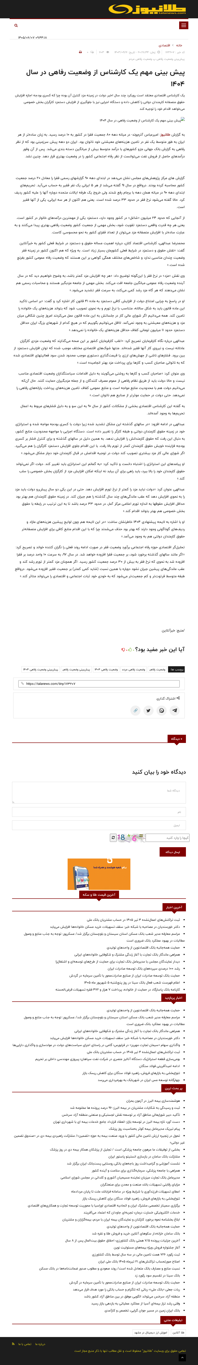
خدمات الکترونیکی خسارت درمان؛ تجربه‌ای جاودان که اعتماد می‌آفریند (132, 1212)
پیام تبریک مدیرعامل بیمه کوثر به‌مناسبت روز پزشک (144, 1129)
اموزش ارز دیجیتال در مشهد (150, 1332)
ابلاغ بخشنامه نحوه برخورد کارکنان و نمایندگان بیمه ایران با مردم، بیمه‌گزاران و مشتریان (121, 1219)
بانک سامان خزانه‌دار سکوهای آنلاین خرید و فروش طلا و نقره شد (136, 1233)
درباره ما (40, 1344)
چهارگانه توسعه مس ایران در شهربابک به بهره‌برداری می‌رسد (139, 1080)
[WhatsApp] (161, 711)
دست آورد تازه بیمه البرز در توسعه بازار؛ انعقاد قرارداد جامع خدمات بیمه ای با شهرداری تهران (116, 1122)
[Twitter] (148, 711)
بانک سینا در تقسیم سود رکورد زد (157, 1275)
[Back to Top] (182, 1357)
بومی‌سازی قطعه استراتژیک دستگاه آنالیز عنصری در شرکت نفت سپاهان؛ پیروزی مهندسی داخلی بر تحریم (107, 1059)
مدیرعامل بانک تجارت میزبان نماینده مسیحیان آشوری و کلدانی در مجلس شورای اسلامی (120, 1177)
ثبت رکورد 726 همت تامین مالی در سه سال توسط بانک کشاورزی (136, 1254)
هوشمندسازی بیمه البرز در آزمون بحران (153, 1101)
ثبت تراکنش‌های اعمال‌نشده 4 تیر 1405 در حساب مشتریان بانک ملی (133, 920)
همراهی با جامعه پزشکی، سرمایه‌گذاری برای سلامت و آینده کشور (136, 1170)
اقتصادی (164, 45)
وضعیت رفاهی (157, 669)
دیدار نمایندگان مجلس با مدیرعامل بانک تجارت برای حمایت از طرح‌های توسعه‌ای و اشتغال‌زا (118, 961)
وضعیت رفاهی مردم (133, 669)
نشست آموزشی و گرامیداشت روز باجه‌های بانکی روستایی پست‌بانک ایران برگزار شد (123, 1163)
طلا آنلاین (178, 1332)
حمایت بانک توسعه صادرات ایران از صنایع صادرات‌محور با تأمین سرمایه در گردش (124, 975)
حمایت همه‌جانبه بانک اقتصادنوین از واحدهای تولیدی (143, 947)
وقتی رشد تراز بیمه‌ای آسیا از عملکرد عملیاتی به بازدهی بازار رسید (135, 1303)
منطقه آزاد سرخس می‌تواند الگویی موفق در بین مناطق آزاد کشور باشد (132, 1296)
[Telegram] (175, 711)
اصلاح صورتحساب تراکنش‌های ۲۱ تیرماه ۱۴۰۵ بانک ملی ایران (139, 1261)
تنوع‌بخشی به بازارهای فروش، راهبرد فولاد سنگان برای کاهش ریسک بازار (131, 1073)
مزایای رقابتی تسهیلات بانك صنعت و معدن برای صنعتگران (140, 1184)
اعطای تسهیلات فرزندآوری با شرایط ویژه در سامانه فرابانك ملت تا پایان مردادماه (125, 1191)
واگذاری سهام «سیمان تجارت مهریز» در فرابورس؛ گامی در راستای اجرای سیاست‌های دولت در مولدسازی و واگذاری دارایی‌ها (96, 1045)
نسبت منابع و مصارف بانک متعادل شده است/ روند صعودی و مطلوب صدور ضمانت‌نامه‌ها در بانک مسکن (109, 1268)
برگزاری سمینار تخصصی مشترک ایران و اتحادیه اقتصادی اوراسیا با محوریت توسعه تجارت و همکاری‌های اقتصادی (104, 1205)
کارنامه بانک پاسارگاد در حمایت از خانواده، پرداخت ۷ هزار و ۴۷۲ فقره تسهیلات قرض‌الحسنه (118, 989)
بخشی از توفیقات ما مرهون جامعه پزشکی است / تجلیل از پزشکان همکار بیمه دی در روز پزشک (115, 1149)
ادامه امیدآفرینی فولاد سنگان (159, 1066)
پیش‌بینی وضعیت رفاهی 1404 (40, 669)
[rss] (13, 1343)
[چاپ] (80, 52)
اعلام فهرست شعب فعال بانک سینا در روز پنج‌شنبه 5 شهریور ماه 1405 (132, 982)
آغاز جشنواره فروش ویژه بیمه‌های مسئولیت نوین (147, 1247)
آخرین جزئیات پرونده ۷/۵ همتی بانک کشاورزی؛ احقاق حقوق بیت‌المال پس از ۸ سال (122, 1240)
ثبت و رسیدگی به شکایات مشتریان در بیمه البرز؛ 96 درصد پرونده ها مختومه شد (125, 1108)
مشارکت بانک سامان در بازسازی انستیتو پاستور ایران (144, 1156)
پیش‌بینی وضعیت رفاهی (76, 669)
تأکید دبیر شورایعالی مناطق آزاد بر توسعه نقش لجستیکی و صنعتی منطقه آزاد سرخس (121, 1115)
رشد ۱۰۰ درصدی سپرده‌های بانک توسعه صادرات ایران (144, 968)
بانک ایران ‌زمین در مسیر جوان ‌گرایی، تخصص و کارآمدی (142, 1310)
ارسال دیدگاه (173, 852)
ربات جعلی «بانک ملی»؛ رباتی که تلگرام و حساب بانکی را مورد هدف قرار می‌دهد (126, 1289)
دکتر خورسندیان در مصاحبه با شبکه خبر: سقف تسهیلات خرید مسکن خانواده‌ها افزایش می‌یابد (115, 927)
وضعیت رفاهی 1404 (106, 669)
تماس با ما (24, 1344)
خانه (179, 45)
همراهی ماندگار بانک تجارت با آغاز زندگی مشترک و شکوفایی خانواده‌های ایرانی (127, 954)
